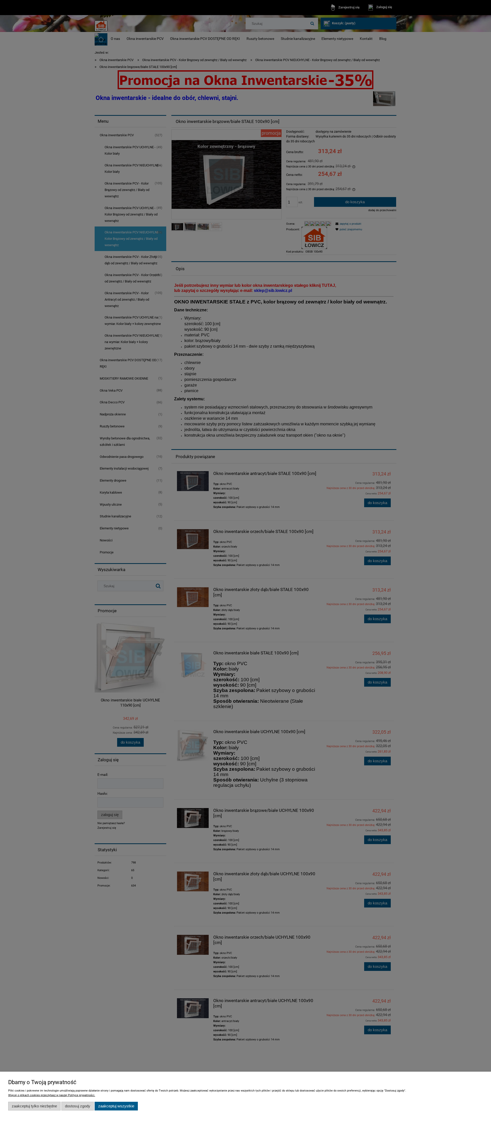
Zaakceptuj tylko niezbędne (34, 1106)
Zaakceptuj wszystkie (116, 1106)
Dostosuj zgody (77, 1106)
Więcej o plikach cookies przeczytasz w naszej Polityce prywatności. (51, 1095)
